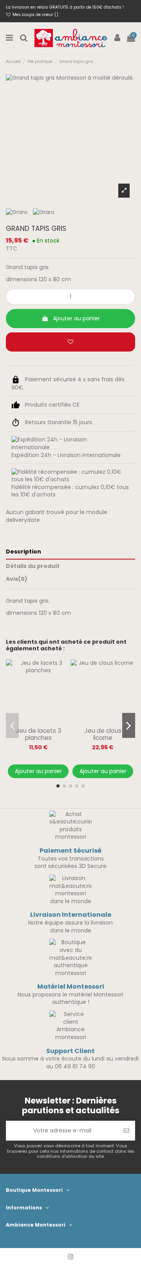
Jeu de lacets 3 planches (38, 734)
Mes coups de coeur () (34, 15)
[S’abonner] (126, 1130)
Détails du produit (33, 566)
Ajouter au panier (76, 318)
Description (23, 551)
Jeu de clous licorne (102, 734)
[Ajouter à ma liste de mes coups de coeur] (70, 342)
